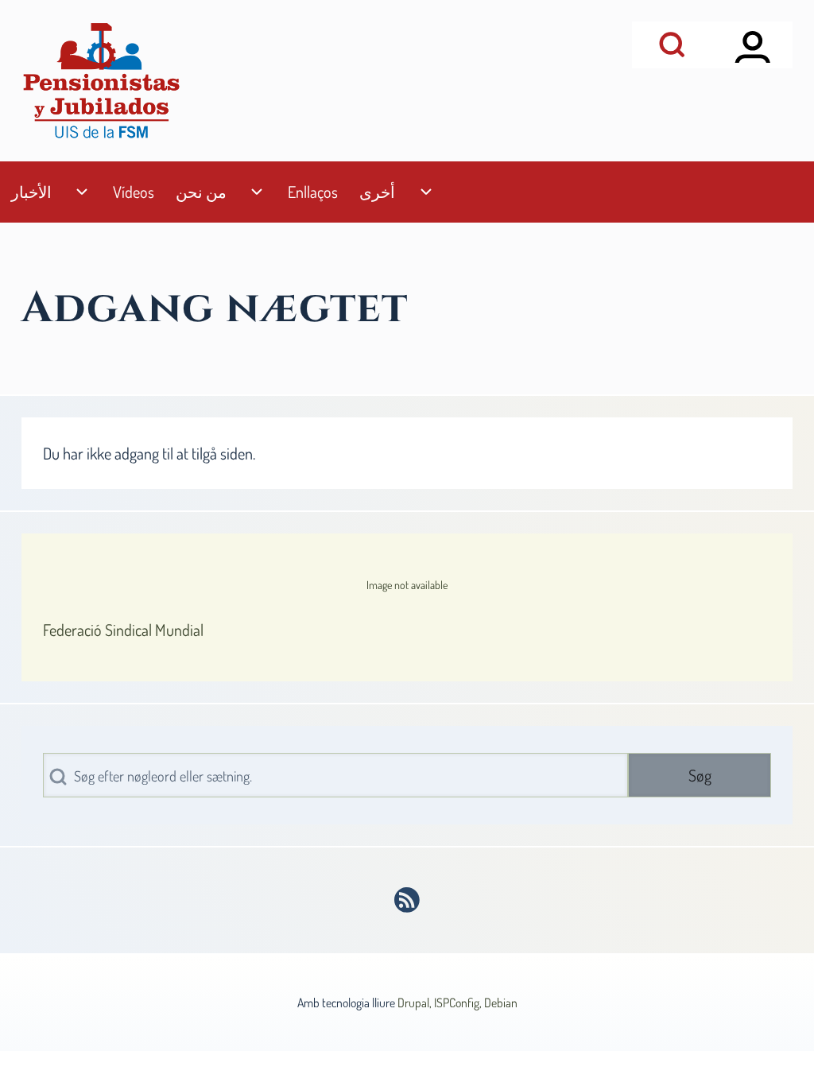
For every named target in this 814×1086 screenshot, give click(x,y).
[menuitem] (31, 192)
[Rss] (407, 899)
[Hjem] (100, 80)
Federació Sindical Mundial (123, 629)
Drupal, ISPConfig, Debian (457, 1002)
